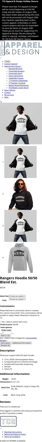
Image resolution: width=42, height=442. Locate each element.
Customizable (31, 338)
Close (7, 61)
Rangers (3, 340)
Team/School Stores (12, 66)
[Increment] (13, 333)
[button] (1, 101)
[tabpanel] (21, 359)
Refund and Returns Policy (15, 434)
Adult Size (4, 296)
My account (9, 95)
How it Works (9, 90)
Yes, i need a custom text (14, 322)
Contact (7, 92)
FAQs (6, 97)
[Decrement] (1, 333)
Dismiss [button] (28, 39)
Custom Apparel (10, 64)
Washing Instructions (13, 432)
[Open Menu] (1, 428)
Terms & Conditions (12, 436)
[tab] (5, 343)
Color (4, 300)
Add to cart (5, 335)
